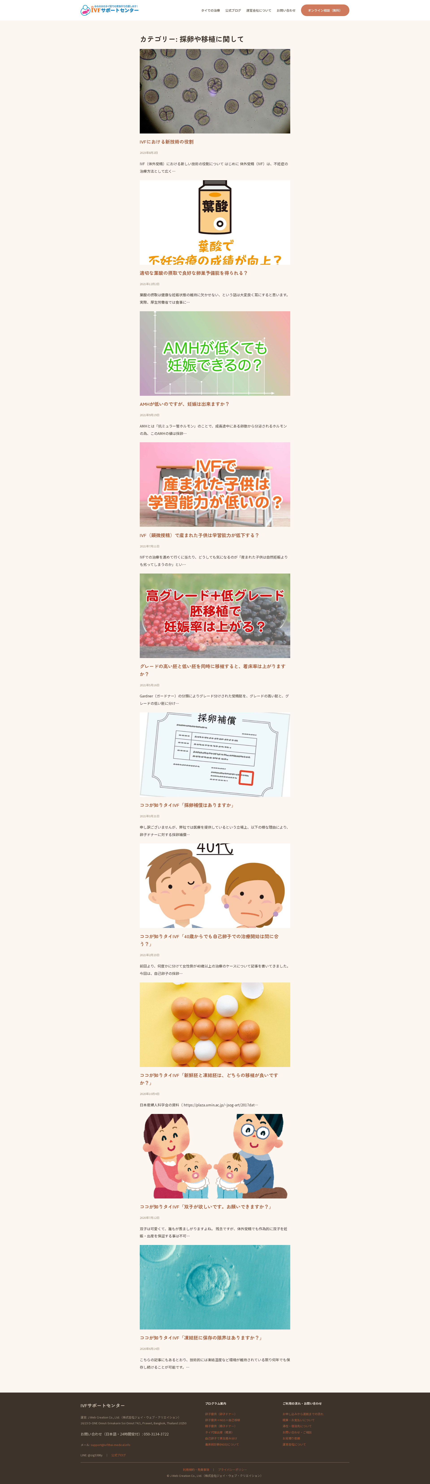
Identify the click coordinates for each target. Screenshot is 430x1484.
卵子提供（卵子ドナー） (221, 1414)
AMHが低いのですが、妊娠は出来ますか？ (185, 403)
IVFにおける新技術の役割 (167, 141)
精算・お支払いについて (299, 1420)
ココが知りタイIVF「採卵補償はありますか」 (188, 805)
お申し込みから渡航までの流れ (303, 1414)
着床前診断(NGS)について (222, 1444)
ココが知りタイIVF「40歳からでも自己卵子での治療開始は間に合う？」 (209, 940)
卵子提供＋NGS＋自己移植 (222, 1420)
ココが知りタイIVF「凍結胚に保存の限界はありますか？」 (202, 1337)
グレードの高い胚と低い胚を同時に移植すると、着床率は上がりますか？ (213, 670)
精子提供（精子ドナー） (221, 1426)
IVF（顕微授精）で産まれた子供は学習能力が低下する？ (199, 535)
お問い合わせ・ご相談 (297, 1432)
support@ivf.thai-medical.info (110, 1445)
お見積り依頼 (291, 1438)
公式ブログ (118, 1455)
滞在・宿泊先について (297, 1426)
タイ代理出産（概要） (219, 1432)
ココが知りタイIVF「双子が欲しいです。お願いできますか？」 (206, 1206)
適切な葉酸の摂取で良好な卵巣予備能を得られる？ (194, 272)
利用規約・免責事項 (196, 1469)
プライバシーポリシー (232, 1469)
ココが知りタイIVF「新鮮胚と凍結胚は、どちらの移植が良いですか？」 (209, 1079)
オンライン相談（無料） (325, 10)
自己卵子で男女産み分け (221, 1438)
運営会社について (294, 1444)
